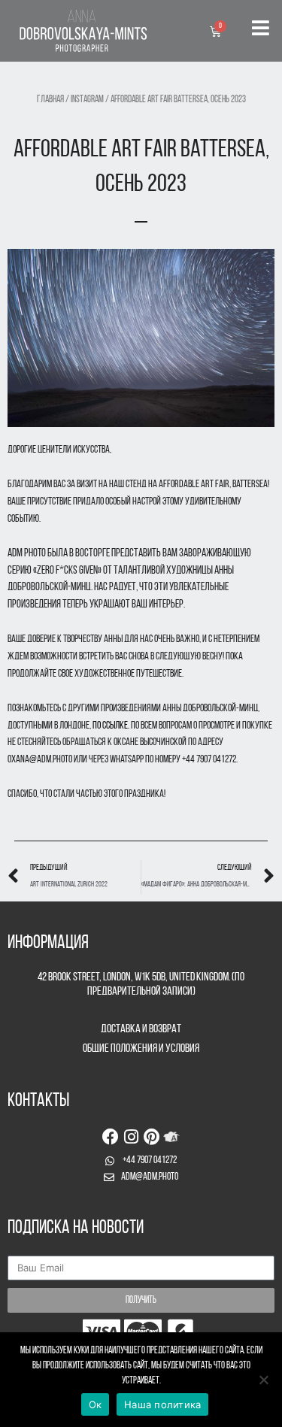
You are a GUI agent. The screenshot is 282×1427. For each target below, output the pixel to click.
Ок (95, 1404)
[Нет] (263, 1379)
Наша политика (162, 1404)
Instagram (87, 100)
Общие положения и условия (141, 1049)
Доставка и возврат (141, 1029)
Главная (50, 100)
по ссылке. (110, 726)
